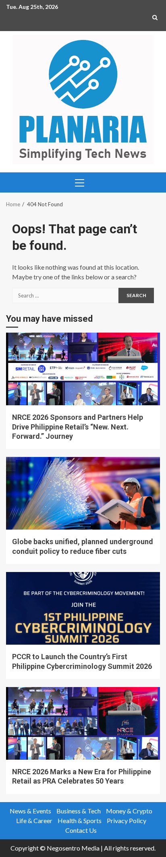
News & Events (30, 811)
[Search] (155, 17)
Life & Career (34, 820)
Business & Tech (78, 811)
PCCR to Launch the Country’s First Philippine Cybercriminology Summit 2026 (83, 608)
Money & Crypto (129, 811)
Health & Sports (80, 820)
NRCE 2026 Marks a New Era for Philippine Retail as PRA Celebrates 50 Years (83, 723)
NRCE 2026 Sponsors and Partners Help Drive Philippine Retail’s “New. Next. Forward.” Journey (83, 369)
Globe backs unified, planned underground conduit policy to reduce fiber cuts (83, 493)
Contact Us (81, 830)
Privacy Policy (126, 820)
